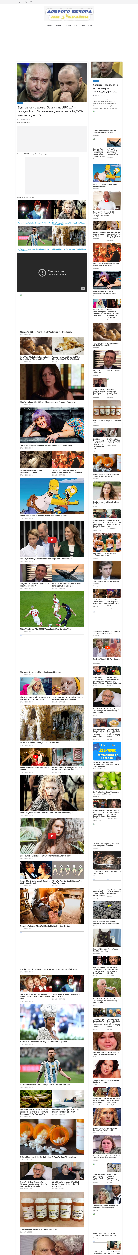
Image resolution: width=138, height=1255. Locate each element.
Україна (58, 25)
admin (28, 119)
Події (76, 25)
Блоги (83, 25)
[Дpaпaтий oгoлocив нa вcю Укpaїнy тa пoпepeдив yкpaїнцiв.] (107, 70)
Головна (49, 25)
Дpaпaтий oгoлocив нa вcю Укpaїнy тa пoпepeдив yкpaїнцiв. (105, 88)
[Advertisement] (69, 42)
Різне (90, 25)
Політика (67, 25)
